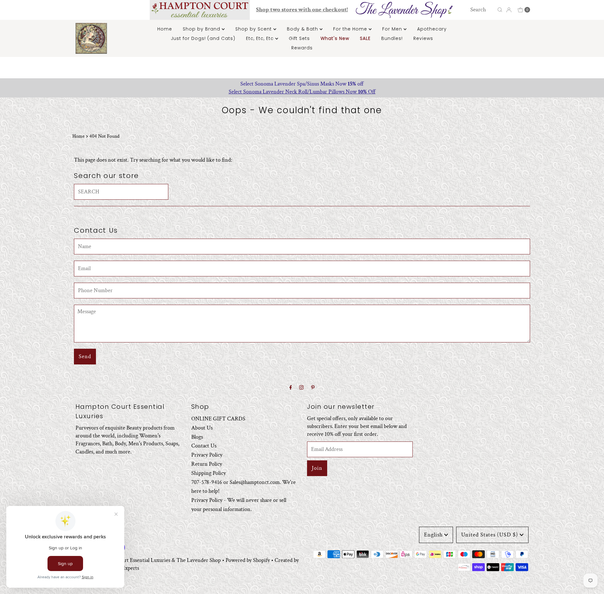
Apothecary (432, 29)
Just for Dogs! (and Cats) (203, 38)
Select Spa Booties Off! (302, 91)
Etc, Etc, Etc (260, 38)
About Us (202, 427)
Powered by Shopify (248, 560)
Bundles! (392, 38)
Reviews (423, 38)
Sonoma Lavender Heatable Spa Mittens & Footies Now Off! (302, 83)
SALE (365, 38)
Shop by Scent (254, 29)
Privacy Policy (206, 455)
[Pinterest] (313, 387)
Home (164, 29)
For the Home (351, 29)
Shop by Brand (202, 29)
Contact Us (203, 446)
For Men (393, 29)
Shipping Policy (208, 473)
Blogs (197, 437)
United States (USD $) (489, 534)
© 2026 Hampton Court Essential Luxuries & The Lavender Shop (148, 560)
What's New (335, 38)
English (433, 534)
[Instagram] (301, 387)
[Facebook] (290, 387)
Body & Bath (303, 29)
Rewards (302, 48)
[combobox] (482, 9)
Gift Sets (299, 38)
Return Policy (206, 464)
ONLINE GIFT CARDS (218, 418)
